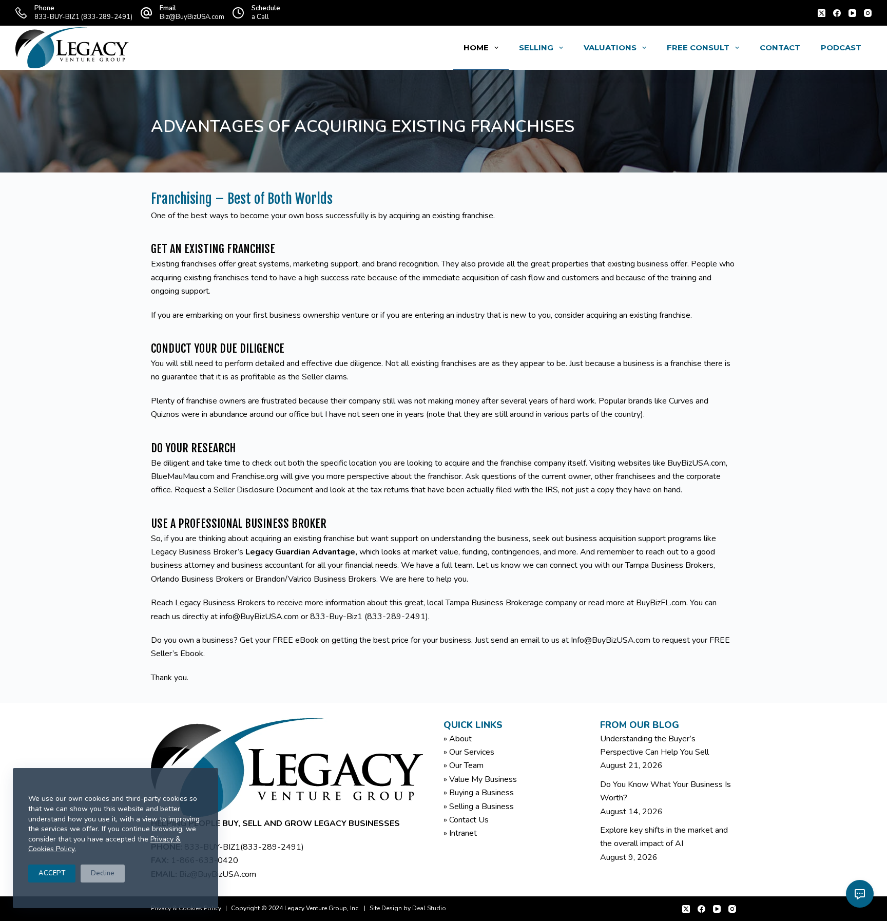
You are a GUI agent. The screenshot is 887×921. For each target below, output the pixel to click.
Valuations (610, 47)
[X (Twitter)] (821, 13)
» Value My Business (480, 779)
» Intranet (460, 833)
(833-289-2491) (272, 847)
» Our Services (469, 752)
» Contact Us (466, 820)
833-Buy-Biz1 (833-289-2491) (369, 616)
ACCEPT (51, 873)
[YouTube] (852, 13)
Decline (102, 873)
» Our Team (464, 765)
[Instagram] (868, 13)
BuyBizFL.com (661, 602)
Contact (780, 47)
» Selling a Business (479, 806)
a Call (260, 17)
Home (476, 47)
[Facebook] (837, 13)
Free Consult (698, 47)
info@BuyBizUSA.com (259, 616)
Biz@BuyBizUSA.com (192, 17)
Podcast (841, 47)
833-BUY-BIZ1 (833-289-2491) (83, 17)
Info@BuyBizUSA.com (610, 640)
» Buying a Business (479, 792)
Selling (536, 47)
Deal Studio (429, 908)
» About (458, 738)
